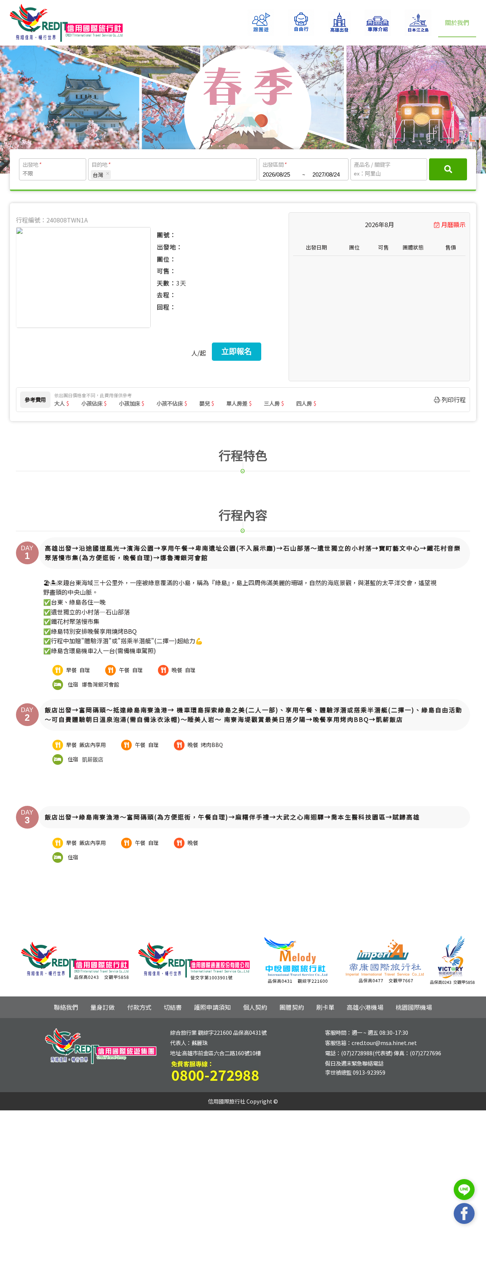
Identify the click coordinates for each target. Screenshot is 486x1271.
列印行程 (453, 399)
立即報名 (236, 351)
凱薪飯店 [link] (92, 759)
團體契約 (291, 1007)
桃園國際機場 (414, 1007)
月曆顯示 (453, 224)
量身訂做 (102, 1007)
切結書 (173, 1007)
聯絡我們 (66, 1007)
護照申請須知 (212, 1007)
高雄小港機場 (365, 1007)
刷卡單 (325, 1007)
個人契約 (255, 1007)
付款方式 (139, 1007)
